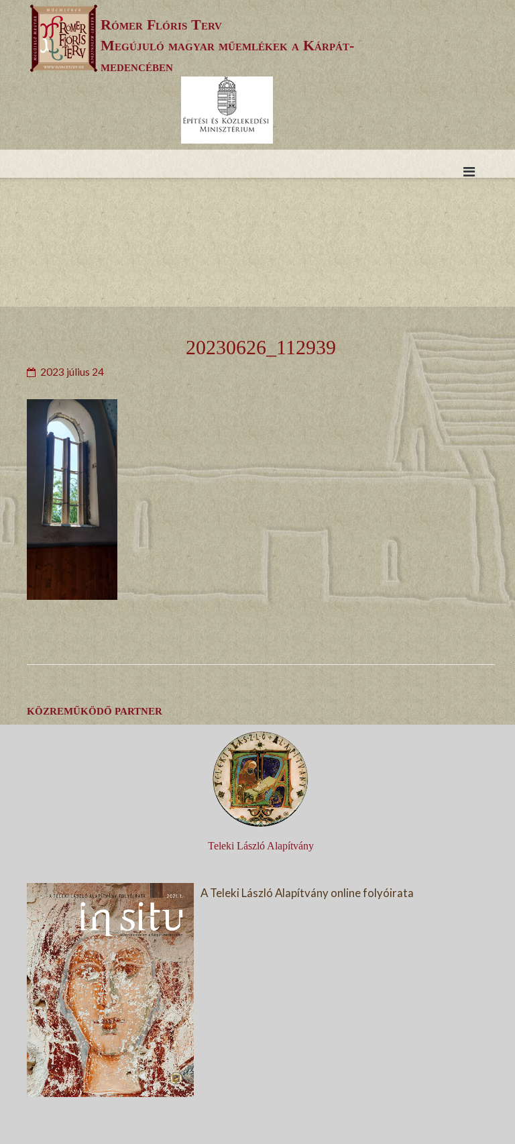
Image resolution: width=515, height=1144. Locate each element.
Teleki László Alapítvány (261, 845)
